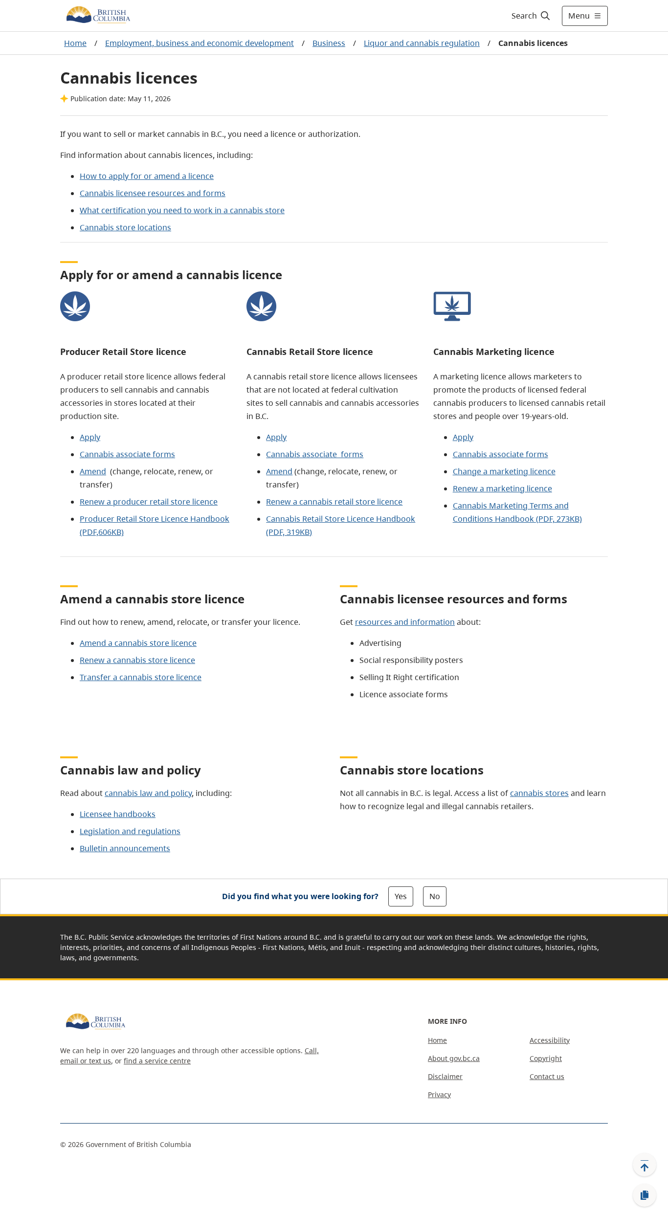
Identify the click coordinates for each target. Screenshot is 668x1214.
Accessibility (550, 1040)
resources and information (405, 622)
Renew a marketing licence (502, 488)
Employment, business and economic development (199, 43)
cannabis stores (539, 793)
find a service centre (157, 1060)
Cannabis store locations (125, 227)
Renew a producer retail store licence (149, 501)
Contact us (547, 1076)
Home (75, 43)
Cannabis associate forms (127, 454)
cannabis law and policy (148, 793)
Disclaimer (445, 1076)
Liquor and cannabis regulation (422, 43)
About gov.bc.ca (454, 1058)
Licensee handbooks (118, 814)
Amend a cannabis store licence (138, 643)
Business (328, 43)
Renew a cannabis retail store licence (334, 501)
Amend (93, 471)
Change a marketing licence (504, 471)
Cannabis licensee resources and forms (152, 193)
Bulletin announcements (125, 848)
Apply (90, 437)
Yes (401, 896)
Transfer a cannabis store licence (140, 677)
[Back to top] (644, 1164)
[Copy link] (644, 1195)
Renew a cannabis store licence (137, 660)
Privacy (439, 1094)
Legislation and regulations (130, 831)
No (434, 896)
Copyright (546, 1058)
